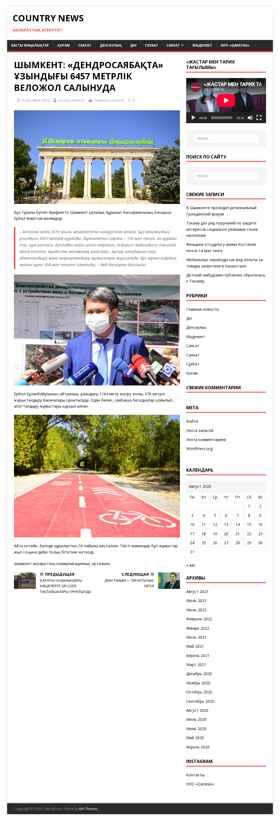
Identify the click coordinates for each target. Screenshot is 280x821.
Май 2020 (195, 737)
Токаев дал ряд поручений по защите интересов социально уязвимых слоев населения (222, 229)
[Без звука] (250, 117)
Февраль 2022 (199, 618)
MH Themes (88, 808)
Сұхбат (151, 45)
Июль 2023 (196, 600)
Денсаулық (111, 45)
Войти (192, 421)
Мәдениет (202, 45)
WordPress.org (199, 448)
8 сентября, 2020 (36, 100)
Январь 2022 (197, 628)
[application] (226, 100)
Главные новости (109, 100)
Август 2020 (197, 710)
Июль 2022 (196, 609)
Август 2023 (197, 591)
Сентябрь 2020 (200, 701)
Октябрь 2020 (199, 692)
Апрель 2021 (197, 655)
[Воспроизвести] (193, 117)
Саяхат (173, 45)
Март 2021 (196, 664)
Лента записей (199, 430)
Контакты (195, 774)
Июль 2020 (196, 719)
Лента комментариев (206, 439)
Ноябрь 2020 (198, 682)
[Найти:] (226, 138)
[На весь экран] (259, 117)
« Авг (191, 565)
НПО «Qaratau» (235, 45)
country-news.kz (71, 100)
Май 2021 (195, 646)
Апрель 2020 (197, 747)
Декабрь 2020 (199, 673)
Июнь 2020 (196, 728)
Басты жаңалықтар (30, 45)
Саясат (84, 45)
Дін (133, 45)
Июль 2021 (196, 637)
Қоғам (63, 45)
